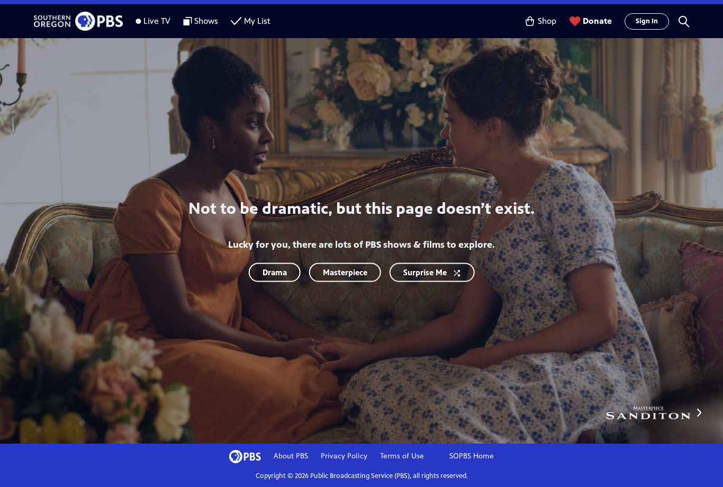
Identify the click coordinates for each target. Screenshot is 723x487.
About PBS (291, 456)
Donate (597, 21)
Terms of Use (402, 456)
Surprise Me (425, 272)
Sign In (647, 21)
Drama (275, 272)
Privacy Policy (344, 456)
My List (257, 21)
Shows (206, 21)
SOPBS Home (471, 456)
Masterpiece (345, 272)
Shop (547, 21)
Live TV (156, 21)
